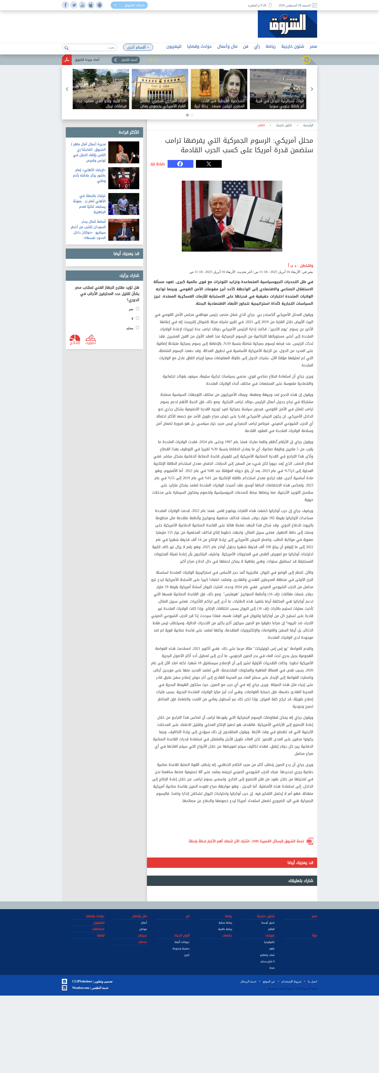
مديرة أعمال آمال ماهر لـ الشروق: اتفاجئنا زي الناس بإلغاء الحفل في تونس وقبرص (88, 152)
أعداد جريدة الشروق (87, 59)
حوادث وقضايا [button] (199, 46)
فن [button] (245, 46)
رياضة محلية (225, 922)
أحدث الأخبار (129, 60)
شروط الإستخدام (291, 981)
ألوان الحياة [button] (182, 935)
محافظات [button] (98, 929)
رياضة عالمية (225, 929)
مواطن (143, 929)
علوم (272, 948)
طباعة (160, 164)
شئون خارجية (284, 125)
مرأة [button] (314, 935)
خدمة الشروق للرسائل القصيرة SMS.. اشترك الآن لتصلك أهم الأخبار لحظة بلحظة (246, 841)
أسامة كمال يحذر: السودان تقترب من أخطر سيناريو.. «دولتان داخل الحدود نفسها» (88, 229)
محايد (129, 328)
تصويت (90, 342)
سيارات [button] (142, 935)
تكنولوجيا (269, 942)
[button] (151, 59)
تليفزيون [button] (174, 46)
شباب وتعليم (267, 954)
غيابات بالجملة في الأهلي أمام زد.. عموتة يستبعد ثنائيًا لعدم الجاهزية (89, 204)
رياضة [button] (271, 46)
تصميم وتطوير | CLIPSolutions (92, 981)
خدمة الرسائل (248, 981)
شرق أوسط (268, 922)
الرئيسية (308, 125)
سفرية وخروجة (181, 948)
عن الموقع (269, 981)
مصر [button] (313, 46)
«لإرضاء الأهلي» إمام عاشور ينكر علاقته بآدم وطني (89, 175)
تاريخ (187, 954)
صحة (272, 967)
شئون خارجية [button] (292, 46)
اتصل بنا (312, 981)
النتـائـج (75, 342)
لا (132, 319)
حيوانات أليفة (182, 942)
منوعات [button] (270, 935)
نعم (131, 309)
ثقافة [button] (100, 935)
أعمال (144, 922)
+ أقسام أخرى (138, 47)
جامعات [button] (227, 935)
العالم (261, 125)
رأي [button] (257, 46)
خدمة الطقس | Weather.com (90, 988)
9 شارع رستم (268, 961)
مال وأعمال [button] (227, 46)
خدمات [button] (142, 942)
